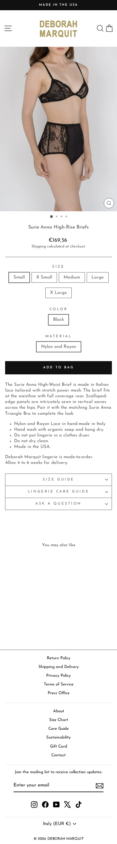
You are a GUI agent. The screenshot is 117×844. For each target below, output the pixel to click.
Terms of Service (59, 684)
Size (58, 267)
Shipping (39, 246)
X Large (58, 293)
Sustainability (58, 737)
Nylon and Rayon (58, 347)
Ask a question (58, 503)
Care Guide (58, 729)
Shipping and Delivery (58, 667)
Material (58, 336)
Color (59, 309)
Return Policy (58, 658)
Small (19, 277)
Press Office (59, 693)
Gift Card (58, 746)
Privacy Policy (58, 676)
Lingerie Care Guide (58, 491)
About (58, 711)
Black (58, 319)
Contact (58, 755)
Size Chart (58, 720)
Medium (72, 277)
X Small (44, 277)
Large (98, 277)
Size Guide (58, 479)
